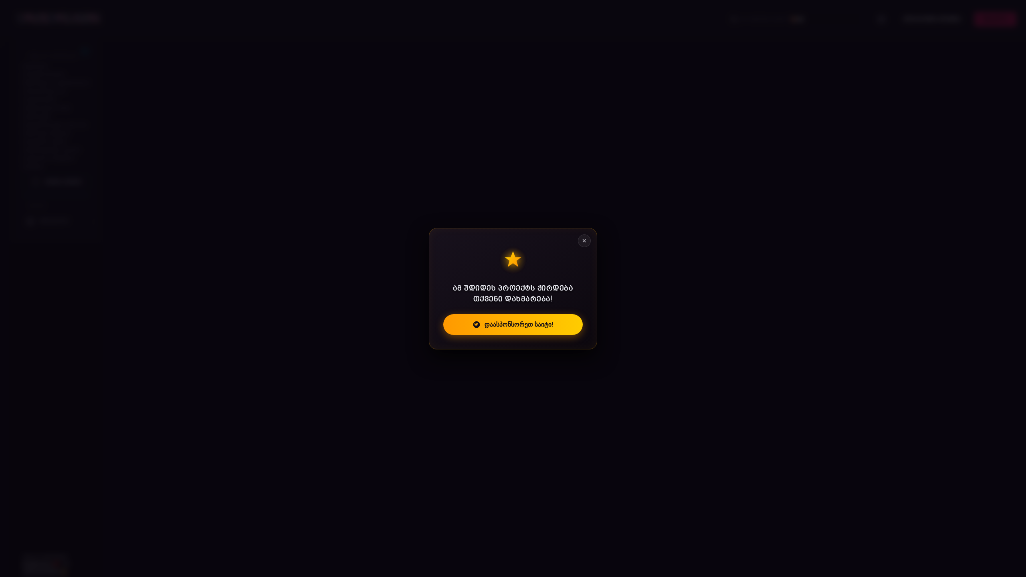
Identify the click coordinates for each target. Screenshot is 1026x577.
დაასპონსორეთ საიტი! (519, 324)
